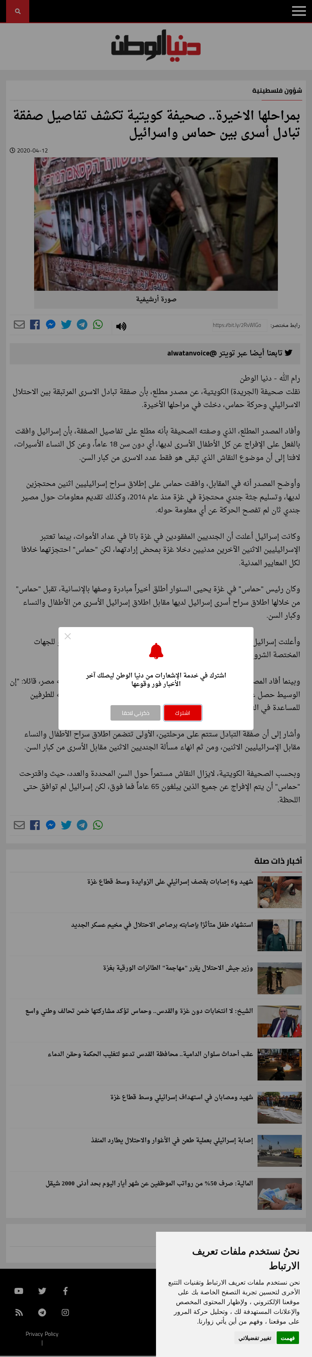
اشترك (182, 713)
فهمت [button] (288, 1337)
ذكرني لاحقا (136, 713)
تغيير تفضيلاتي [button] (254, 1337)
